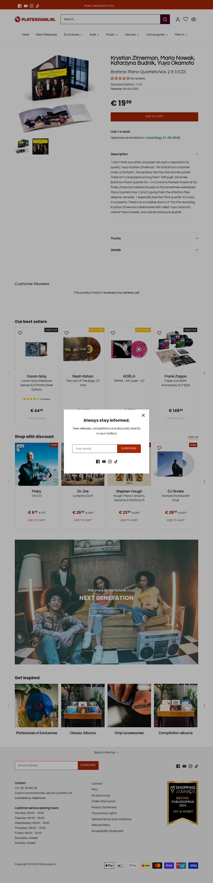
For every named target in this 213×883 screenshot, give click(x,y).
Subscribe (128, 448)
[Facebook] (98, 461)
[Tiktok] (116, 461)
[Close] (143, 415)
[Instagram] (110, 461)
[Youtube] (104, 461)
